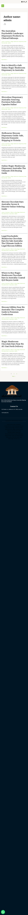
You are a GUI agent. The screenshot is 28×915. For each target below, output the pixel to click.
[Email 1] (24, 1)
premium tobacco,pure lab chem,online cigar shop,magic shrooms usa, (14, 437)
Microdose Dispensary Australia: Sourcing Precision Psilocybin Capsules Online (12, 101)
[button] (3, 912)
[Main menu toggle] (2, 5)
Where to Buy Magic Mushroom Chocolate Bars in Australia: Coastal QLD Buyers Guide (13, 276)
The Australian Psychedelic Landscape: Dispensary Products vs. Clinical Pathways (12, 34)
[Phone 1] (26, 1)
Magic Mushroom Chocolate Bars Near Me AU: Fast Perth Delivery (12, 344)
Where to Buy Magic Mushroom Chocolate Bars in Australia (13, 213)
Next (14, 376)
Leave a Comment (5, 41)
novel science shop (11, 424)
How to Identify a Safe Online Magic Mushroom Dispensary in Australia (13, 67)
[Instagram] (22, 1)
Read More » (4, 59)
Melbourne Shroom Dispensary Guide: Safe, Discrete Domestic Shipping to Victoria (12, 137)
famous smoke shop (12, 426)
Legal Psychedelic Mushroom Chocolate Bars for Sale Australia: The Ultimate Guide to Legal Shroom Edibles (12, 241)
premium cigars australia (13, 435)
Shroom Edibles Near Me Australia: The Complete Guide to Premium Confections (13, 311)
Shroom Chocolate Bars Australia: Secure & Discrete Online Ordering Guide (13, 205)
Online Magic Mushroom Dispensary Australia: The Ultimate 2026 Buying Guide (13, 169)
